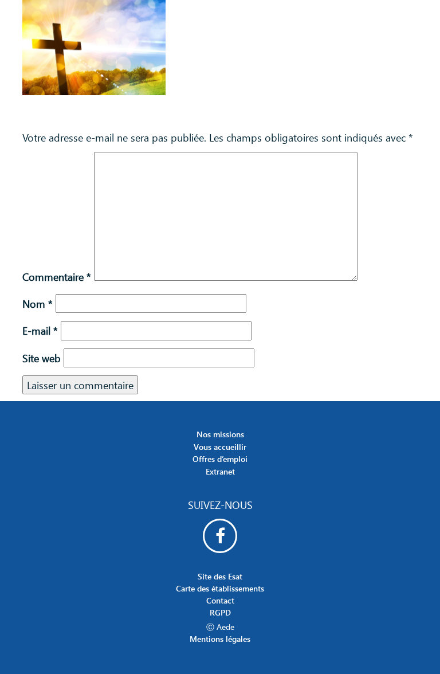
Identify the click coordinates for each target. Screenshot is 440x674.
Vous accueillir (220, 446)
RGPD (220, 612)
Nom (37, 303)
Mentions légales (220, 638)
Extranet (220, 471)
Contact (220, 600)
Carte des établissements (220, 588)
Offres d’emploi (219, 458)
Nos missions (220, 434)
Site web (41, 358)
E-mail (40, 330)
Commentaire (56, 276)
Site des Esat (220, 576)
